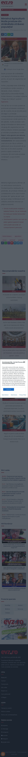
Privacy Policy (22, 394)
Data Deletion (5, 394)
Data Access (14, 394)
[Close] (24, 362)
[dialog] (14, 378)
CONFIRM (8, 389)
